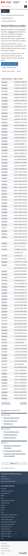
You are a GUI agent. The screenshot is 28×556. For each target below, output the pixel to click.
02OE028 (4, 380)
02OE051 (4, 302)
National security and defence (8, 517)
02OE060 (4, 383)
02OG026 (4, 169)
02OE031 (4, 243)
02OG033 (4, 150)
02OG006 (4, 100)
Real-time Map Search (10, 421)
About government (5, 493)
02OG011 (4, 82)
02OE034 (4, 283)
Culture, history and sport (7, 519)
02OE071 (4, 190)
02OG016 (4, 122)
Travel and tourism (5, 503)
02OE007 (4, 206)
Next (22, 403)
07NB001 (11, 32)
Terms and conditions (6, 550)
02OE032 (4, 271)
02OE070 (4, 187)
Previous (7, 403)
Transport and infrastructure (7, 524)
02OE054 (4, 336)
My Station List (8, 424)
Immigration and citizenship (7, 500)
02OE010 (4, 349)
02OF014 (4, 237)
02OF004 (4, 221)
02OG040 (4, 107)
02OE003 (4, 203)
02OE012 (4, 398)
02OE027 (4, 293)
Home (2, 15)
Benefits (3, 507)
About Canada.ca (5, 548)
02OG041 (4, 132)
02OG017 (4, 128)
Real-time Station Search (11, 418)
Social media (4, 543)
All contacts (3, 488)
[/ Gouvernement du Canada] (10, 2)
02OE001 (4, 178)
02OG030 (4, 104)
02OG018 (4, 135)
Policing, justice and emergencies (8, 522)
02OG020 (4, 159)
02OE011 (4, 339)
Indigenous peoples (5, 533)
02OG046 (4, 163)
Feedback (16, 464)
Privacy (2, 553)
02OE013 (4, 299)
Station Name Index (8, 71)
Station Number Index (9, 67)
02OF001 (4, 225)
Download (4, 410)
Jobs (2, 498)
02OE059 (4, 392)
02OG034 (4, 144)
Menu (4, 11)
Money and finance (5, 529)
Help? (18, 71)
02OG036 (4, 166)
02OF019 (4, 234)
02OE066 (4, 262)
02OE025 (4, 184)
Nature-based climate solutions (8, 481)
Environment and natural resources (15, 15)
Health (2, 510)
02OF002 (4, 231)
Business (3, 505)
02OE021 (4, 373)
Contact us (3, 476)
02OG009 (4, 88)
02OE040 (4, 355)
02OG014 (4, 113)
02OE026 (4, 296)
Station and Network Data (9, 21)
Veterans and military (6, 536)
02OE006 (4, 395)
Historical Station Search (11, 432)
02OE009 (4, 345)
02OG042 (4, 97)
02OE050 (4, 314)
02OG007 (4, 85)
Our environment (5, 479)
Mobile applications (5, 546)
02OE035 (4, 290)
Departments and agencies (7, 491)
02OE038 (4, 305)
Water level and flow (7, 18)
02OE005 (4, 212)
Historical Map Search (10, 435)
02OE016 (4, 274)
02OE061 (4, 265)
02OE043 (4, 330)
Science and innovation (6, 531)
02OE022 (4, 358)
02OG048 (4, 125)
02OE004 (4, 209)
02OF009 (4, 215)
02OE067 (4, 277)
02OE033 (4, 287)
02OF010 (4, 218)
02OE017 (4, 194)
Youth (2, 538)
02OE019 (4, 327)
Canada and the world (6, 526)
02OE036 (4, 311)
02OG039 (4, 116)
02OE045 (4, 333)
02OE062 (4, 197)
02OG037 (4, 141)
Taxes (2, 512)
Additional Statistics (10, 438)
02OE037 (4, 308)
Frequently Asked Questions (12, 451)
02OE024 (4, 175)
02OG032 (4, 147)
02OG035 (4, 172)
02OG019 (4, 138)
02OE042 (4, 377)
